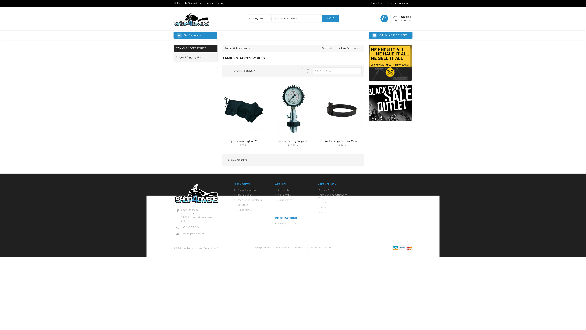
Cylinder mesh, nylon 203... (244, 141)
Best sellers (282, 247)
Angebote (283, 190)
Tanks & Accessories (191, 48)
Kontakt (323, 202)
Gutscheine (244, 209)
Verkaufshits (285, 200)
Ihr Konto (242, 184)
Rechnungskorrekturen (250, 200)
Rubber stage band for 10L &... (341, 141)
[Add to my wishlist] (251, 146)
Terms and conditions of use (331, 196)
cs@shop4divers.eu (192, 233)
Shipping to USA (287, 223)
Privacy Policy (326, 190)
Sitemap (323, 207)
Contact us (299, 247)
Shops (322, 212)
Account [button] (405, 3)
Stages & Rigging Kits (188, 57)
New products (263, 247)
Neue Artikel (284, 194)
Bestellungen (244, 194)
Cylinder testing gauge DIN (292, 141)
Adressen (242, 204)
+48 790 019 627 (190, 227)
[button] (195, 35)
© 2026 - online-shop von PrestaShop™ (196, 248)
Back (328, 247)
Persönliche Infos (247, 190)
